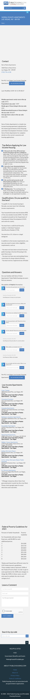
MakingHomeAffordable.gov (15, 659)
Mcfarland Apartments (8, 435)
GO (27, 636)
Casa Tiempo (5, 390)
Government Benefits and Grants (15, 656)
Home (2, 23)
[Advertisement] (15, 42)
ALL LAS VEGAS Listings (17, 83)
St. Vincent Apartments (8, 470)
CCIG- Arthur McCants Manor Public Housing (12, 460)
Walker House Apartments (9, 442)
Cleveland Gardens (7, 399)
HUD (15, 653)
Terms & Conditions (15, 678)
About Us (15, 672)
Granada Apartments (7, 408)
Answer (22, 289)
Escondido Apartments (8, 426)
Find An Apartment (27, 12)
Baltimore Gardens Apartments (11, 417)
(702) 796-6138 (6, 72)
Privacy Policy (15, 675)
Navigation (8, 8)
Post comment (7, 615)
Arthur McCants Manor (8, 451)
